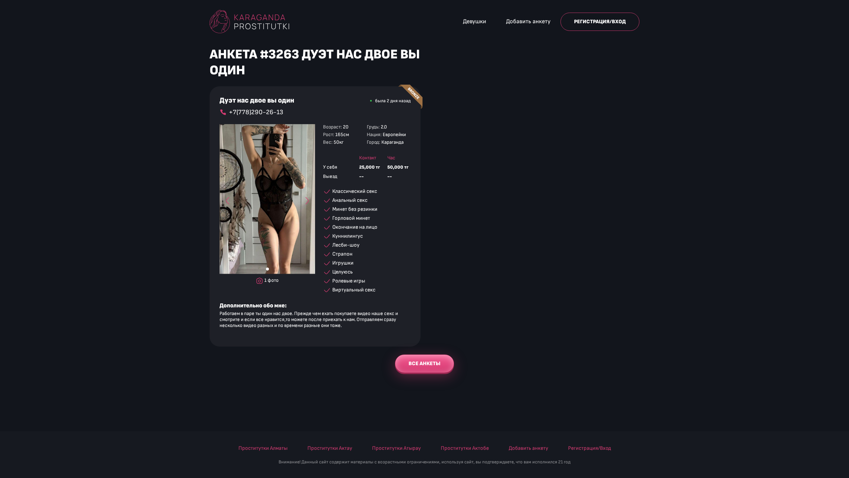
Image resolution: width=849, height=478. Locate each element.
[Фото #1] (267, 269)
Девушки (474, 21)
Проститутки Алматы (263, 448)
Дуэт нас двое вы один (257, 100)
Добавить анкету (528, 21)
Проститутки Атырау (396, 448)
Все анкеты (424, 363)
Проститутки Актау (329, 448)
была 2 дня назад (393, 101)
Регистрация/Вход (600, 22)
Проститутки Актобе (465, 448)
